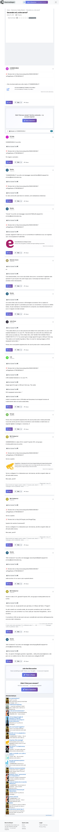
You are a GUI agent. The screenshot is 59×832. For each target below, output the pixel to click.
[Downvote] (21, 102)
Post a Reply (30, 675)
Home (8, 10)
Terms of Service (43, 825)
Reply (10, 102)
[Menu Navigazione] (56, 2)
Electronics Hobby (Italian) (18, 10)
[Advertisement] (30, 31)
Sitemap (24, 828)
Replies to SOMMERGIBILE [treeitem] (31, 131)
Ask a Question (30, 120)
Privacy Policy (42, 826)
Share (27, 102)
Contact (24, 826)
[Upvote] (15, 102)
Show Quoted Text (12, 146)
